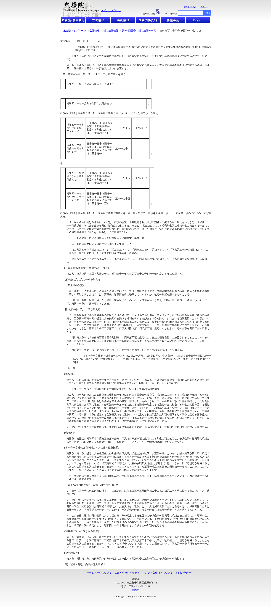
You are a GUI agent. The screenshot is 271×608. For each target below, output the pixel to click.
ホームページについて (99, 572)
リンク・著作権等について (158, 572)
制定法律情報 (110, 30)
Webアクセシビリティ (127, 572)
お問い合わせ (183, 572)
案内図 (135, 590)
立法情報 (95, 30)
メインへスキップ (111, 10)
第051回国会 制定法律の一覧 (139, 30)
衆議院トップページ (74, 30)
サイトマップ (190, 7)
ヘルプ (203, 7)
